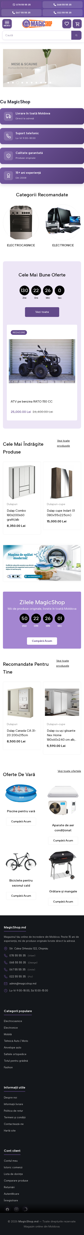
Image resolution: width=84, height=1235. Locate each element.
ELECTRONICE (63, 245)
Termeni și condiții (15, 1117)
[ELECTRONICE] (63, 222)
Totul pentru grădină (16, 1060)
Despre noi (10, 1097)
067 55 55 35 (17, 969)
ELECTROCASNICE (21, 245)
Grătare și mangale (63, 891)
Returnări (9, 1187)
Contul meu (11, 1160)
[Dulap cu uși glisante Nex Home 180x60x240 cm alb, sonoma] (62, 702)
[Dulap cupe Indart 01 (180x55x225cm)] (62, 482)
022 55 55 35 (17, 976)
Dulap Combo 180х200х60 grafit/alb (16, 515)
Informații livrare (13, 1104)
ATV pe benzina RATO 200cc (33, 401)
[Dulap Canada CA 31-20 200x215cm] (22, 702)
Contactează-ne (14, 1124)
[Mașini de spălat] (42, 563)
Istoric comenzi (13, 1167)
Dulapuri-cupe (56, 504)
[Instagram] (16, 1209)
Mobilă (8, 1034)
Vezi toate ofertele (69, 771)
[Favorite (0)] (66, 23)
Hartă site (10, 1130)
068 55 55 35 (17, 962)
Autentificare (11, 1193)
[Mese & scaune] (42, 68)
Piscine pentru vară (21, 811)
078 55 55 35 (17, 955)
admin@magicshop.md (22, 983)
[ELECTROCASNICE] (21, 222)
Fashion (8, 1067)
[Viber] (25, 1209)
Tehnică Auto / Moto (16, 1040)
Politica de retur (13, 1110)
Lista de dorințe (13, 1174)
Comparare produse (16, 1180)
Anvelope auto (12, 1047)
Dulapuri (12, 504)
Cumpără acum (42, 641)
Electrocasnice (13, 1021)
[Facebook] (7, 1209)
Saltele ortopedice (15, 1054)
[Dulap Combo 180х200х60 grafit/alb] (22, 482)
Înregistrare (11, 1200)
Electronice (11, 1027)
